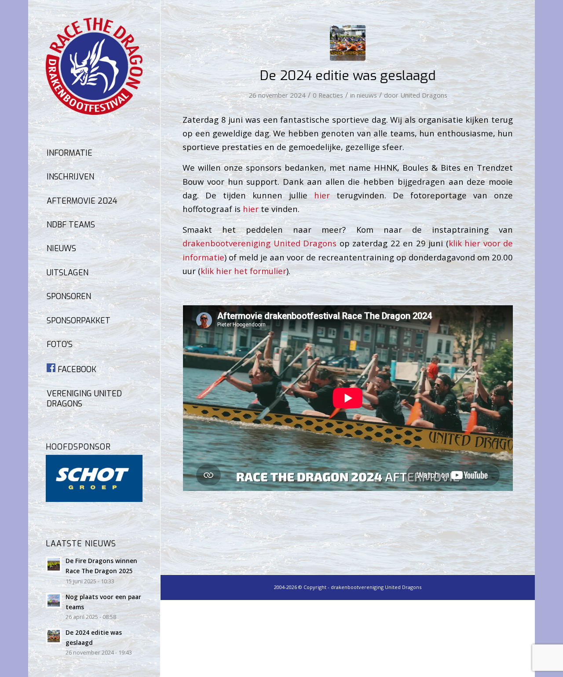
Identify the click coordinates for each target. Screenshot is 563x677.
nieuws (367, 95)
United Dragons (423, 95)
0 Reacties (328, 95)
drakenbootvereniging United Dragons (259, 243)
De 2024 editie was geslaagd (348, 75)
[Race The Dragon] (94, 66)
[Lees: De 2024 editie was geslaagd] (54, 636)
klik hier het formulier (243, 270)
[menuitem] (94, 153)
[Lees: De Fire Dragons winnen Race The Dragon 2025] (54, 564)
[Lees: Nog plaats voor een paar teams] (54, 600)
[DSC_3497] (348, 43)
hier (322, 195)
